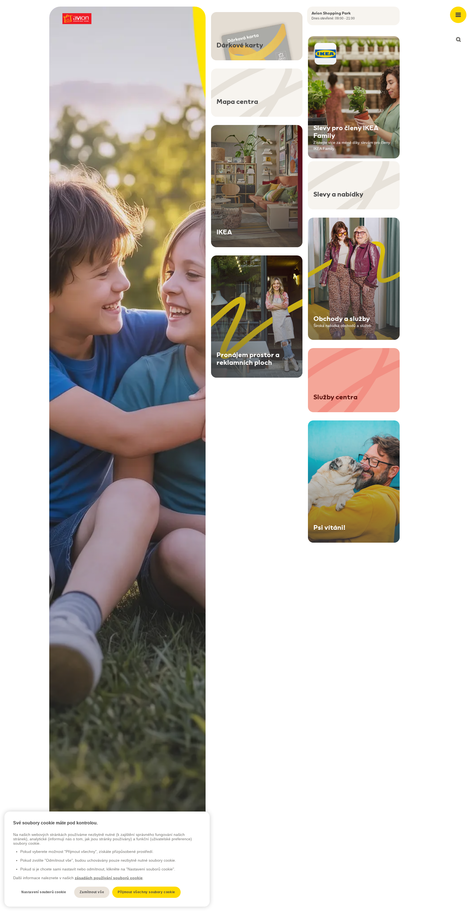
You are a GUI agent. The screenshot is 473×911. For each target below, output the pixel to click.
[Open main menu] (458, 15)
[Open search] (458, 39)
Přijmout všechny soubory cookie (146, 892)
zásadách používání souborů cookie (109, 878)
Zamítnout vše (92, 892)
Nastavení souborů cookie (43, 892)
